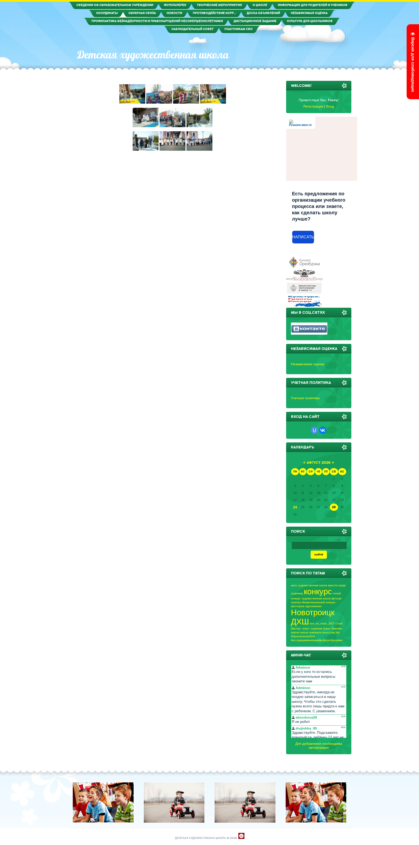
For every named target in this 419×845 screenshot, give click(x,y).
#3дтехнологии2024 (303, 636)
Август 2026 (318, 462)
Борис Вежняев (332, 628)
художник (316, 628)
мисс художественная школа (309, 585)
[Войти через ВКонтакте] (322, 430)
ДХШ (300, 621)
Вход (330, 106)
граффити (315, 632)
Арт (338, 632)
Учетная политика (305, 398)
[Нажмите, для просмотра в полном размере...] (132, 102)
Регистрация (313, 106)
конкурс (318, 591)
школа (304, 632)
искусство (328, 632)
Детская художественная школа (153, 54)
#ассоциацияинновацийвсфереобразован (316, 640)
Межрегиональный (313, 602)
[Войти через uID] (314, 430)
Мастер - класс (300, 628)
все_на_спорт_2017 (322, 623)
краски (295, 632)
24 (295, 507)
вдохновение (314, 606)
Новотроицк (312, 612)
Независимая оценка (307, 364)
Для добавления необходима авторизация (318, 745)
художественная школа (316, 598)
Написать (303, 237)
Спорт (339, 623)
